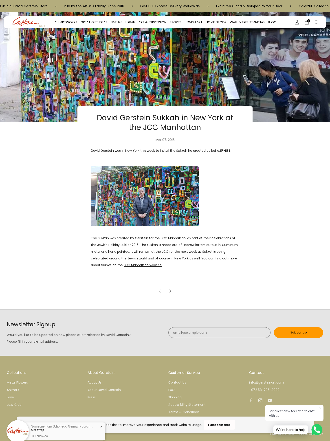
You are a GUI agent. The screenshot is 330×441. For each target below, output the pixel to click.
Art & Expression (152, 22)
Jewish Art (193, 22)
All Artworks (66, 22)
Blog (272, 22)
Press (92, 397)
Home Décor (216, 22)
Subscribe (298, 332)
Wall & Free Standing (247, 22)
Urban (130, 22)
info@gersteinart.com (266, 382)
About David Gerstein (104, 390)
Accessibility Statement (187, 404)
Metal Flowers (17, 382)
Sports (176, 22)
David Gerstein (102, 150)
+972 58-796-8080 (264, 390)
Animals (13, 390)
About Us (94, 382)
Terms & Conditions (184, 412)
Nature (116, 22)
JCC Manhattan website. (143, 265)
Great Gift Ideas (94, 22)
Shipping (175, 397)
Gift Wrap (37, 413)
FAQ (171, 390)
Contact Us (177, 382)
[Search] (317, 22)
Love (10, 397)
